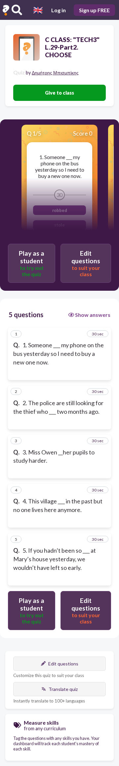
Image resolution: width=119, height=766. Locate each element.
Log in (58, 10)
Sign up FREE (94, 10)
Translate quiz (63, 689)
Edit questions (63, 663)
